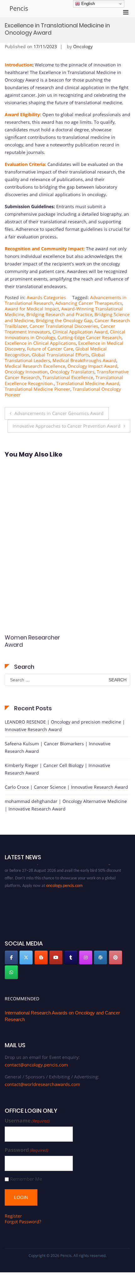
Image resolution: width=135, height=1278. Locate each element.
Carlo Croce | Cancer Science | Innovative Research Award (66, 787)
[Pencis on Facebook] (11, 957)
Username (27, 1120)
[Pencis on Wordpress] (100, 957)
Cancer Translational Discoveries (64, 326)
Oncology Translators (72, 372)
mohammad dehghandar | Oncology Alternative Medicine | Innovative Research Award (66, 805)
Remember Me (26, 1179)
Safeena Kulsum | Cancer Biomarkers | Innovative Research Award (58, 747)
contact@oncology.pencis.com (36, 1065)
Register (13, 1216)
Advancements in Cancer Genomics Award (59, 413)
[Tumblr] (71, 957)
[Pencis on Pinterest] (115, 957)
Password (26, 1150)
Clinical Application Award (80, 332)
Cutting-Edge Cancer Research (89, 337)
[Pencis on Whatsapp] (11, 972)
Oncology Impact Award (92, 366)
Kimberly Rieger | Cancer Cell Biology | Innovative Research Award (57, 769)
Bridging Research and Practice (59, 314)
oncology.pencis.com (64, 882)
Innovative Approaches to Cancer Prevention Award (67, 426)
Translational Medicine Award (87, 383)
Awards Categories (46, 297)
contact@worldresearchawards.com (42, 1084)
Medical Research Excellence (35, 366)
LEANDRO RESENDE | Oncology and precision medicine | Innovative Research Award (65, 725)
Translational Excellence (67, 377)
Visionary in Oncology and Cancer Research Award (96, 648)
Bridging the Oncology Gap (64, 320)
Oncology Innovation (26, 372)
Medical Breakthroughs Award (84, 360)
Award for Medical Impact (32, 309)
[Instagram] (85, 957)
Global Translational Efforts (60, 355)
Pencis (18, 8)
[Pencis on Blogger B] (41, 957)
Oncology (83, 46)
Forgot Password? (23, 1221)
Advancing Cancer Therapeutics (88, 303)
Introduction (18, 65)
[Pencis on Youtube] (55, 957)
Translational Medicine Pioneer (37, 389)
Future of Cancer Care (50, 349)
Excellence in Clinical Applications (40, 343)
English (87, 3)
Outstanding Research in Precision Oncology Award (31, 648)
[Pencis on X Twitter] (26, 957)
